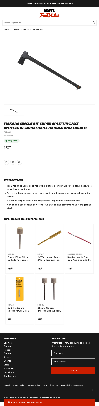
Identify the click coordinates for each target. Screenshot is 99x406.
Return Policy (34, 385)
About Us (9, 369)
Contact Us (10, 376)
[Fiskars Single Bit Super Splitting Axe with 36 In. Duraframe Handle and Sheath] (14, 110)
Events (7, 361)
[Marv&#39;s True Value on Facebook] (93, 390)
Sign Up (73, 370)
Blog (6, 365)
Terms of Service (50, 385)
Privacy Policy (19, 385)
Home (6, 29)
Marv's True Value (19, 397)
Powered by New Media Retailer (45, 397)
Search (7, 385)
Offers (7, 357)
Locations (9, 372)
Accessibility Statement (72, 385)
